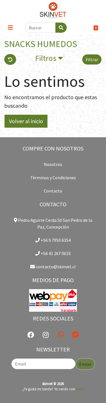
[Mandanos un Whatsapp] (60, 335)
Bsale (80, 389)
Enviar (85, 364)
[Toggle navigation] (10, 27)
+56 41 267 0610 (55, 253)
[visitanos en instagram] (45, 335)
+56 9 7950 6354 (55, 240)
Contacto (53, 191)
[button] (49, 59)
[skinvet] (53, 10)
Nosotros (53, 164)
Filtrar (92, 59)
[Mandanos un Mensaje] (75, 335)
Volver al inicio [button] (26, 121)
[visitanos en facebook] (31, 335)
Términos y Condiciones (53, 177)
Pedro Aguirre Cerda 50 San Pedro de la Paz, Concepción (54, 223)
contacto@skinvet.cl (55, 266)
